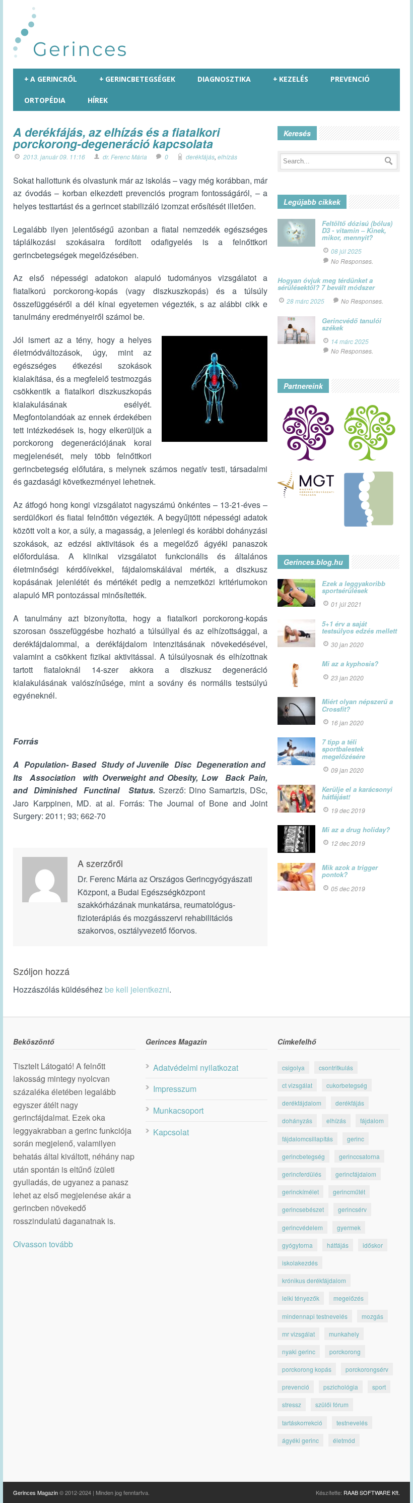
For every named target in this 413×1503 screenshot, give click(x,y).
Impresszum (174, 1088)
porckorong (345, 1351)
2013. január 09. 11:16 (54, 156)
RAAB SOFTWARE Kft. (371, 1492)
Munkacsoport (178, 1110)
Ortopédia (44, 100)
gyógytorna (297, 1245)
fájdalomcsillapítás (307, 1138)
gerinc (355, 1138)
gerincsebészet (303, 1209)
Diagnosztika (224, 79)
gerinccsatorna (359, 1156)
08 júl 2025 (346, 251)
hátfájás (338, 1245)
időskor (373, 1245)
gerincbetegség (303, 1156)
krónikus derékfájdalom (314, 1280)
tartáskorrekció (302, 1422)
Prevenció (350, 79)
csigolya (293, 1067)
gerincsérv (352, 1209)
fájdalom (372, 1120)
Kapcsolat (171, 1132)
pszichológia (340, 1386)
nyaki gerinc (298, 1351)
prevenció (295, 1386)
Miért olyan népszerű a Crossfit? (357, 705)
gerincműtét (349, 1191)
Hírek (98, 100)
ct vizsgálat (297, 1085)
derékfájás (200, 156)
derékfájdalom (301, 1103)
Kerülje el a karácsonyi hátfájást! (357, 792)
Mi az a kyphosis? (350, 663)
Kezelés (290, 79)
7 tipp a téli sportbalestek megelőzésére (343, 749)
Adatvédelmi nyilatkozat (195, 1067)
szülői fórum (332, 1404)
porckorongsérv (367, 1369)
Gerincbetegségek (137, 79)
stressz (291, 1404)
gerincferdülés (301, 1174)
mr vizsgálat (298, 1333)
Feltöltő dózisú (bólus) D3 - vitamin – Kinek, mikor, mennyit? (357, 230)
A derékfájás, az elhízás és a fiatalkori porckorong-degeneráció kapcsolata (116, 138)
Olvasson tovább (43, 1244)
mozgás (372, 1316)
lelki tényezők (300, 1298)
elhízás (227, 156)
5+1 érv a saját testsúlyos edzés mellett (359, 627)
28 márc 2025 (305, 301)
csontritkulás (336, 1067)
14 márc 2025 (350, 341)
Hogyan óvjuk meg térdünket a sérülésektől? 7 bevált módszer (326, 283)
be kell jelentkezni (137, 989)
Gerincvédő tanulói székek (351, 324)
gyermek (349, 1227)
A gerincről (50, 79)
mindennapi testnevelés (315, 1316)
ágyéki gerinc (300, 1440)
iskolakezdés (300, 1262)
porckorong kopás (306, 1369)
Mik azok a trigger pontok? (350, 870)
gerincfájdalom (355, 1174)
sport (379, 1386)
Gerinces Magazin (35, 1492)
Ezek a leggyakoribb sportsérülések (353, 587)
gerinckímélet (300, 1191)
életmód (344, 1440)
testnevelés (352, 1422)
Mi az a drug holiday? (356, 829)
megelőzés (348, 1298)
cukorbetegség (346, 1085)
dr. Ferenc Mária (125, 156)
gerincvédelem (302, 1227)
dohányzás (297, 1120)
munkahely (344, 1333)
